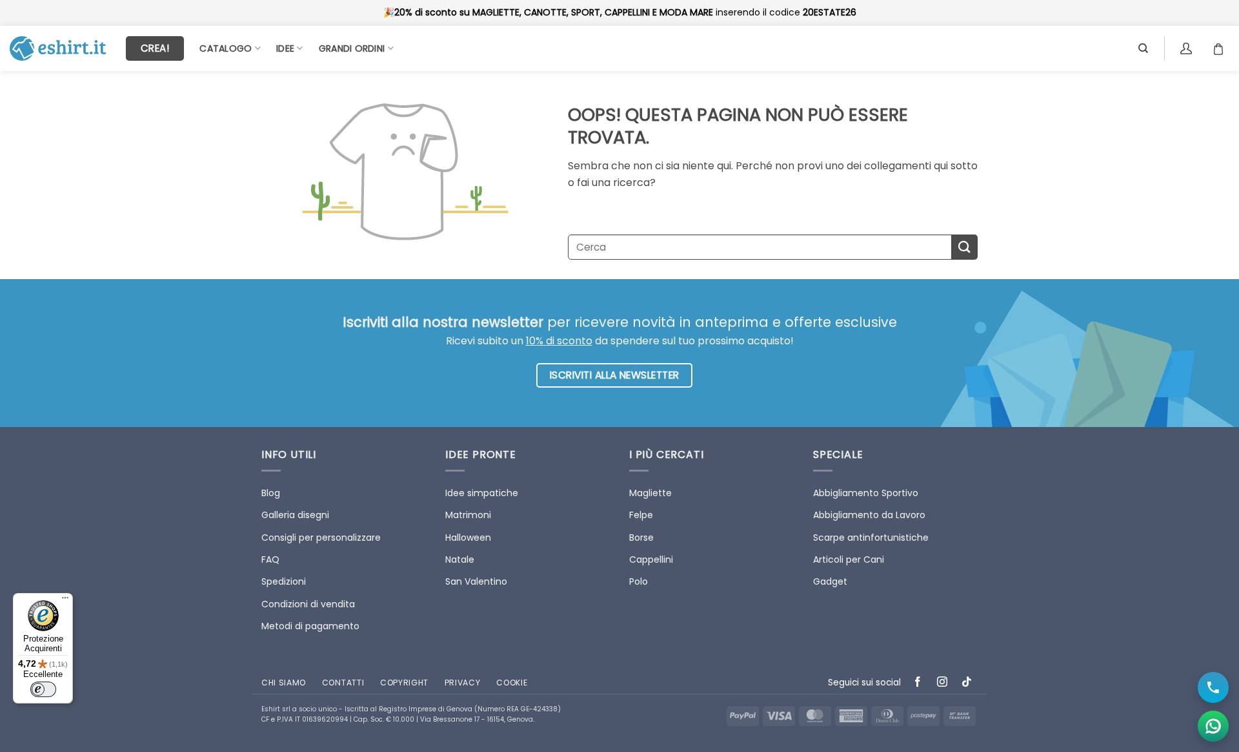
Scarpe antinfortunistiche (871, 537)
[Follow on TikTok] (967, 683)
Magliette (650, 492)
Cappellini (651, 559)
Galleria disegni (295, 514)
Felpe (641, 514)
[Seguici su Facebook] (918, 683)
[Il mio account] (1187, 48)
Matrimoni (468, 514)
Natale (459, 559)
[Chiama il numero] (1213, 687)
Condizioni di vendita (308, 604)
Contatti (343, 682)
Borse (641, 537)
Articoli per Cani (848, 559)
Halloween (468, 537)
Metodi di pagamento (310, 626)
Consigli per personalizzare (321, 537)
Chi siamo (283, 682)
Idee (285, 48)
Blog (270, 492)
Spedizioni (283, 581)
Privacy (463, 682)
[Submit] (965, 247)
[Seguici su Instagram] (942, 683)
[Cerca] (1143, 48)
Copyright (404, 682)
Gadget (830, 581)
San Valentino (476, 581)
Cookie (511, 682)
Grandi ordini (352, 48)
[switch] (43, 689)
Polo (638, 581)
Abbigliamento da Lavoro (869, 514)
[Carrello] (1221, 48)
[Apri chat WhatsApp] (1213, 726)
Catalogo (225, 48)
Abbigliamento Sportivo (865, 492)
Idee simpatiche (481, 492)
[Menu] (65, 601)
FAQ (270, 559)
